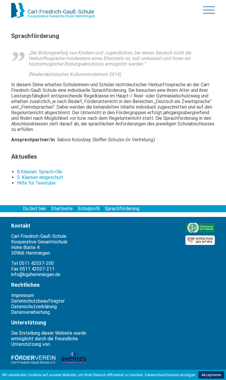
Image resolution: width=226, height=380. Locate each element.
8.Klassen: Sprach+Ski (39, 172)
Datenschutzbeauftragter (38, 301)
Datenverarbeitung (30, 312)
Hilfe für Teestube (36, 183)
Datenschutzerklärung (34, 306)
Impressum (22, 295)
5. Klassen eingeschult (40, 177)
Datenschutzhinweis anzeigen (170, 375)
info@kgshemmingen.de (35, 274)
